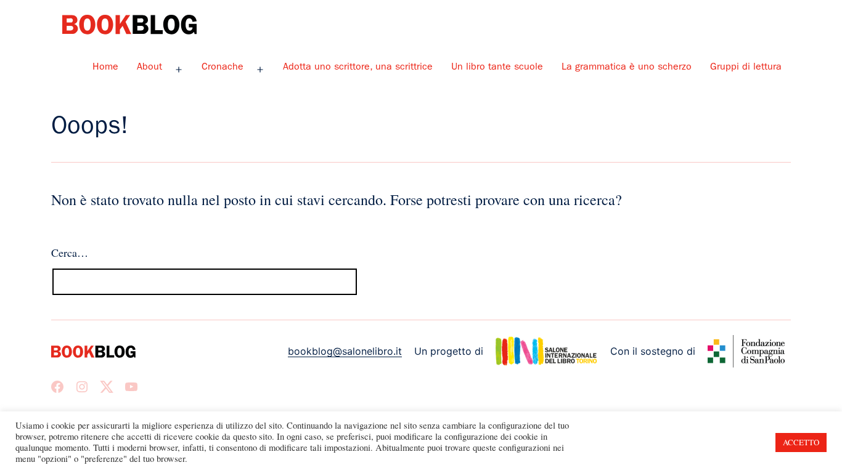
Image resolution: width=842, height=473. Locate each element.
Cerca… (69, 252)
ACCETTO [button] (801, 442)
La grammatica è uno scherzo (627, 68)
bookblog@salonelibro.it (345, 351)
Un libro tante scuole (497, 68)
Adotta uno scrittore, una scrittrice (358, 68)
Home (105, 68)
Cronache (222, 68)
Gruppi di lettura (746, 68)
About (149, 68)
